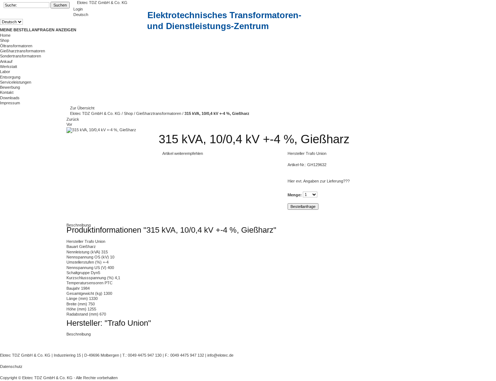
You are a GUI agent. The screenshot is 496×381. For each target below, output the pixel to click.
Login (78, 9)
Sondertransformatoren (20, 56)
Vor (69, 124)
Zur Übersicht (82, 108)
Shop (129, 113)
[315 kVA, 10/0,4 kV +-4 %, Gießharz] (101, 130)
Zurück (72, 119)
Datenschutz (11, 366)
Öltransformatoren (16, 46)
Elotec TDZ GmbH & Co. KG (102, 2)
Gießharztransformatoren (22, 51)
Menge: (295, 194)
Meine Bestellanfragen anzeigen (38, 30)
